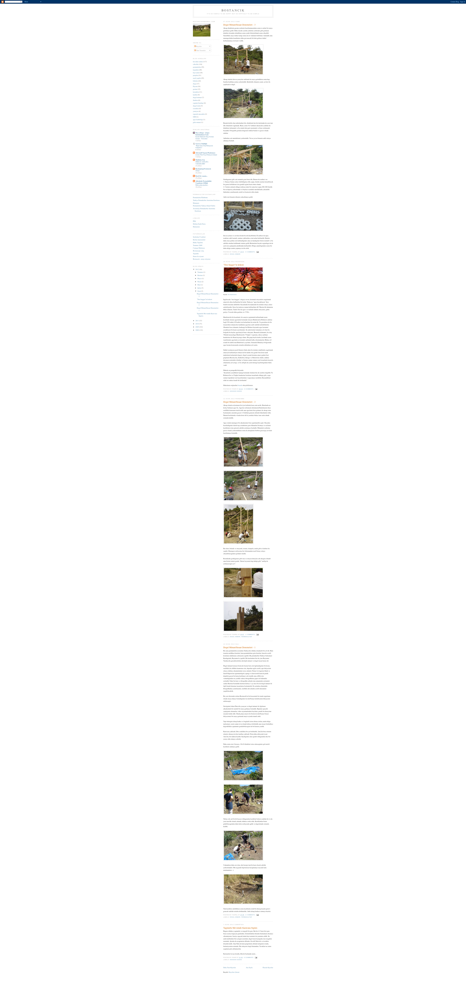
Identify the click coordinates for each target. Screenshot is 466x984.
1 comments (250, 634)
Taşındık (196, 253)
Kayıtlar (199, 46)
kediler (195, 95)
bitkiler (195, 81)
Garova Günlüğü (201, 143)
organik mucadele (199, 114)
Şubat (199, 288)
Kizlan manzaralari (199, 240)
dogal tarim (196, 106)
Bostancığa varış (198, 251)
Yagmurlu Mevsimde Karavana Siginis (240, 927)
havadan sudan (236, 391)
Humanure (196, 227)
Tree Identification (232, 294)
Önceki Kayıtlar (268, 967)
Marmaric (196, 203)
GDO (194, 117)
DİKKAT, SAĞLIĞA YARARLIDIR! (202, 163)
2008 (197, 330)
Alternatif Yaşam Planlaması (205, 153)
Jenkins (195, 100)
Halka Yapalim (198, 242)
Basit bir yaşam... (201, 176)
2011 (197, 320)
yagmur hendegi (198, 103)
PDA (194, 221)
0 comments (250, 252)
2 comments (250, 915)
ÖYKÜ (198, 171)
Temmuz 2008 (197, 245)
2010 (197, 324)
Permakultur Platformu (200, 197)
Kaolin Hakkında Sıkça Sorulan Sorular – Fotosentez (205, 138)
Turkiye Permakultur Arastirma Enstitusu (206, 200)
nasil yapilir (197, 78)
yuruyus (195, 111)
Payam (195, 86)
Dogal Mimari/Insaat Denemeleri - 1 (239, 647)
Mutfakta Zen (200, 160)
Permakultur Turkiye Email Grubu (204, 206)
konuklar (196, 92)
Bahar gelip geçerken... (202, 185)
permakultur (246, 636)
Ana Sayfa (249, 967)
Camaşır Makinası (199, 248)
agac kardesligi (198, 119)
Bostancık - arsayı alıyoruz (201, 259)
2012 (197, 269)
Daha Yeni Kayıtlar (229, 967)
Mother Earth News (199, 224)
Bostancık (233, 10)
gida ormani (197, 122)
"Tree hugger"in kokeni (233, 264)
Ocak (199, 291)
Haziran (200, 275)
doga (194, 84)
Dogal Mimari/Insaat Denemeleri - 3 (239, 24)
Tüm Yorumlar (201, 50)
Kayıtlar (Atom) (234, 972)
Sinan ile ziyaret (198, 256)
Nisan (199, 281)
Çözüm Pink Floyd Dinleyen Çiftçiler (206, 155)
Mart (199, 285)
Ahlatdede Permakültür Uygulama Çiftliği (204, 182)
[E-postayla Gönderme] (257, 252)
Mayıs (199, 278)
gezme (195, 89)
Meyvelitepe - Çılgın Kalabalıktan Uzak (202, 133)
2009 (197, 327)
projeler (195, 75)
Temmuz (200, 272)
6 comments (248, 389)
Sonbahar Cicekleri (199, 237)
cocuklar (196, 108)
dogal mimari (235, 254)
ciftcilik (195, 64)
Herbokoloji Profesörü (203, 169)
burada (240, 385)
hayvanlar (196, 73)
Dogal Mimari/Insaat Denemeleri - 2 (239, 401)
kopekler (196, 70)
